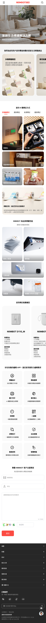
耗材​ (3, 557)
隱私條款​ (11, 612)
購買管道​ (4, 568)
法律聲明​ (4, 612)
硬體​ (3, 546)
